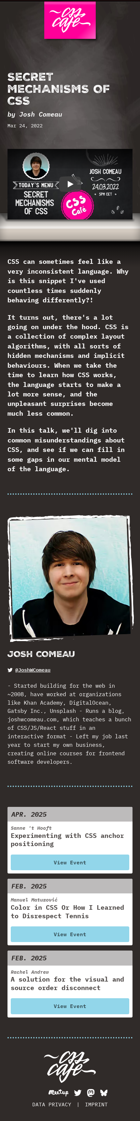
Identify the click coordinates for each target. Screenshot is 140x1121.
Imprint (96, 1104)
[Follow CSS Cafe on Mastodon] (91, 1093)
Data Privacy (51, 1104)
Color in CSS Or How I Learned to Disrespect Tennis (67, 908)
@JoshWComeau (32, 670)
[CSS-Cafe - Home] (70, 20)
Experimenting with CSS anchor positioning (67, 836)
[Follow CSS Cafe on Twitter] (78, 1093)
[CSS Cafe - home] (70, 1067)
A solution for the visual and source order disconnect (67, 980)
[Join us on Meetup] (59, 1093)
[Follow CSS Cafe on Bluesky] (104, 1093)
